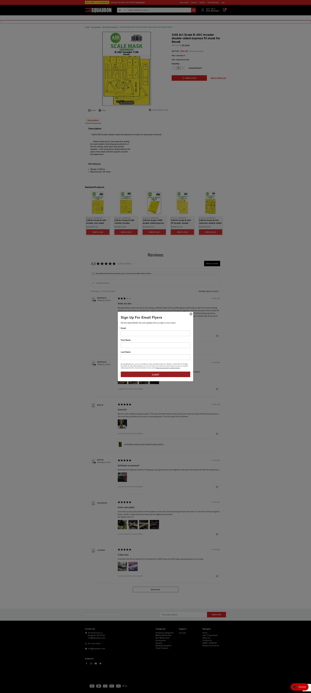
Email (123, 328)
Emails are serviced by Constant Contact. (168, 368)
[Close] (191, 314)
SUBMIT (155, 374)
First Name (126, 340)
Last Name (126, 352)
